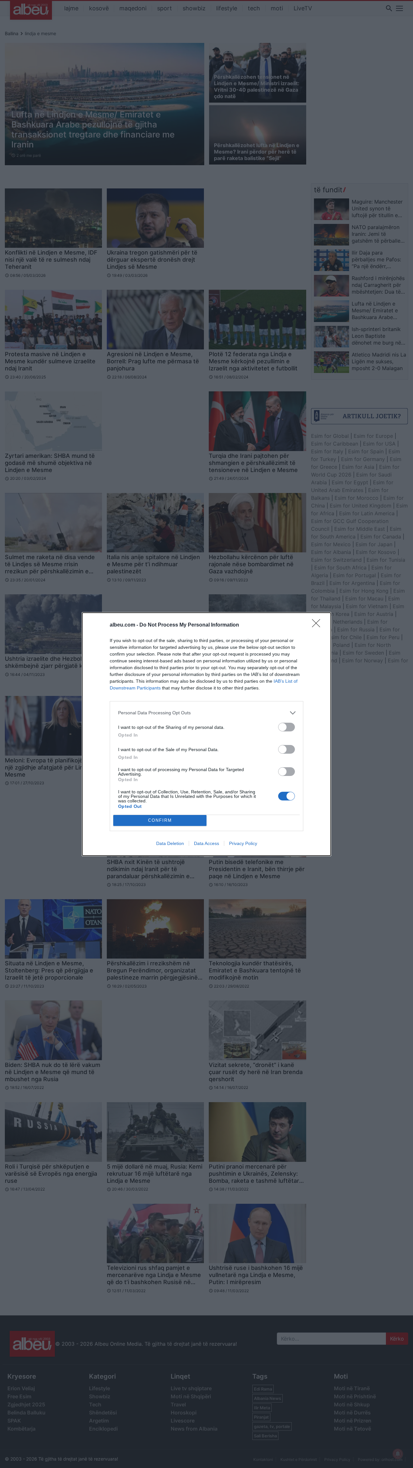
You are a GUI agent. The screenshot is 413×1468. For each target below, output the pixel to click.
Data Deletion (170, 843)
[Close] (318, 625)
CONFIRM (160, 820)
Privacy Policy (243, 843)
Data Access (206, 843)
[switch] (286, 727)
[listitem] (206, 712)
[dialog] (206, 734)
